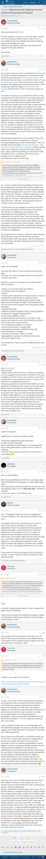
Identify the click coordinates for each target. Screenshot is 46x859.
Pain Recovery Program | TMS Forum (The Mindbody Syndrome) (22, 146)
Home (38, 857)
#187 (43, 511)
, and (14, 351)
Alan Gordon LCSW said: (10, 162)
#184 (43, 364)
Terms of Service (15, 857)
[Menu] (2, 2)
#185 (43, 428)
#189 (43, 632)
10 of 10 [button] (28, 838)
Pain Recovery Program (9, 82)
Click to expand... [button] (23, 179)
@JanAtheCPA (14, 780)
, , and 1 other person (18, 249)
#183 (43, 263)
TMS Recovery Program (30, 78)
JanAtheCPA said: (7, 578)
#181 (43, 28)
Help (33, 857)
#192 (43, 777)
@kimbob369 (9, 368)
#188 (43, 574)
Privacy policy (26, 857)
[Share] (39, 28)
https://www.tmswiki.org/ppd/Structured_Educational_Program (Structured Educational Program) (23, 683)
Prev (21, 838)
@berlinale (19, 32)
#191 (43, 697)
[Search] (43, 2)
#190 (43, 656)
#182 (43, 69)
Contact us (4, 857)
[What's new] (39, 2)
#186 (43, 472)
